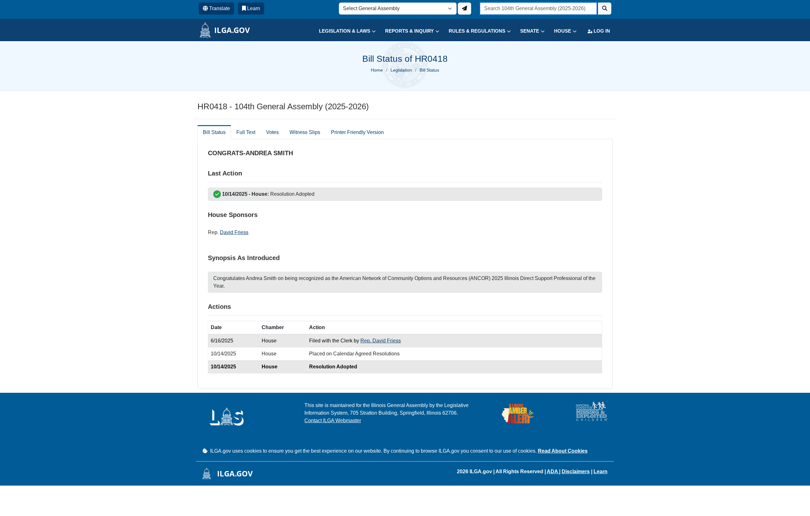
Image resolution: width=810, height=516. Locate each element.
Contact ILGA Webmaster (332, 420)
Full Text (245, 132)
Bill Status (214, 132)
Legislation (401, 70)
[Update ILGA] (464, 9)
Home (377, 70)
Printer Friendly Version (357, 132)
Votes (272, 132)
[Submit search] (604, 9)
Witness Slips (305, 132)
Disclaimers (576, 471)
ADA (553, 471)
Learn (601, 471)
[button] (342, 31)
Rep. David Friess (380, 340)
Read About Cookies (563, 451)
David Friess (234, 232)
